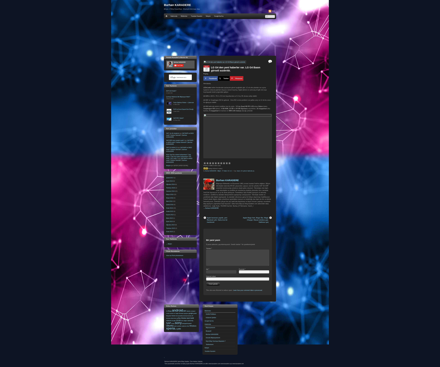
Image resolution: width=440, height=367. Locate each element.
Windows (193, 326)
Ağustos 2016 (170, 184)
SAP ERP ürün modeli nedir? (175, 140)
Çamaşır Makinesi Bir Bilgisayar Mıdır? (178, 96)
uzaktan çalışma (181, 326)
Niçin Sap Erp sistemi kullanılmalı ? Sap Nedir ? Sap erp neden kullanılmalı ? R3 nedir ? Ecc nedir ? (178, 156)
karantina (180, 315)
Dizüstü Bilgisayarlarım (213, 337)
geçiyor (186, 313)
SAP (168, 323)
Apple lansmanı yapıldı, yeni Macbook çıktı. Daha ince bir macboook (217, 220)
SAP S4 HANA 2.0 (171, 147)
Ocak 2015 (169, 231)
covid (167, 313)
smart (173, 323)
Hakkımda (173, 16)
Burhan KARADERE (210, 171)
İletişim (208, 16)
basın (238, 171)
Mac (179, 318)
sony (178, 323)
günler (195, 313)
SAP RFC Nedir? (178, 118)
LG (231, 171)
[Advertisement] (220, 37)
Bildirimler (184, 16)
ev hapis (176, 313)
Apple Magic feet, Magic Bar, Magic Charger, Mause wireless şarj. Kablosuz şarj (255, 220)
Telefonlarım (209, 344)
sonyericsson (187, 323)
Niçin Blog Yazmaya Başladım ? (216, 341)
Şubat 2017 (169, 177)
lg (253, 171)
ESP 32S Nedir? (171, 91)
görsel (245, 171)
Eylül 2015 (169, 221)
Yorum (209, 248)
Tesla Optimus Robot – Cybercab (183, 102)
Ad (207, 269)
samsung (190, 320)
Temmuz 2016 (170, 188)
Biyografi (208, 331)
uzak (175, 326)
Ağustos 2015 (170, 225)
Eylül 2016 (169, 181)
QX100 (178, 320)
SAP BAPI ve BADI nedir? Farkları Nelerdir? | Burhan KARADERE (180, 135)
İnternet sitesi (211, 276)
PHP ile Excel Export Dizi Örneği (183, 109)
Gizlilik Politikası (211, 314)
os (172, 320)
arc (184, 311)
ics (176, 316)
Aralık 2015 (169, 211)
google (191, 313)
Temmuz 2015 (170, 228)
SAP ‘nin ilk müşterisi (172, 133)
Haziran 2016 (170, 191)
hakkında (250, 171)
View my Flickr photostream (174, 255)
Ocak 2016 (169, 208)
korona (185, 315)
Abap (170, 311)
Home (166, 16)
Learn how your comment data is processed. (248, 290)
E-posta (242, 269)
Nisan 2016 (169, 198)
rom (182, 320)
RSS (273, 11)
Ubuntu (169, 325)
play (174, 320)
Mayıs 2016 (169, 194)
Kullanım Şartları (211, 317)
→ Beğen (169, 244)
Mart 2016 (169, 201)
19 (167, 311)
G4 (228, 171)
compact (193, 311)
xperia (170, 328)
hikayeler (168, 315)
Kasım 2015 (170, 214)
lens (175, 318)
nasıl (188, 318)
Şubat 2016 (169, 204)
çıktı (179, 329)
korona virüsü (170, 318)
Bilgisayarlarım (210, 327)
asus (188, 311)
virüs (187, 326)
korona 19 (190, 315)
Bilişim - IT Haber (222, 171)
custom (171, 313)
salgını (185, 320)
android (177, 310)
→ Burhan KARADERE (211, 208)
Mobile (183, 318)
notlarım (168, 320)
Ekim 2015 (169, 218)
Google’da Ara (218, 16)
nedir (192, 318)
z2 (176, 329)
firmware (181, 313)
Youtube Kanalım (196, 16)
